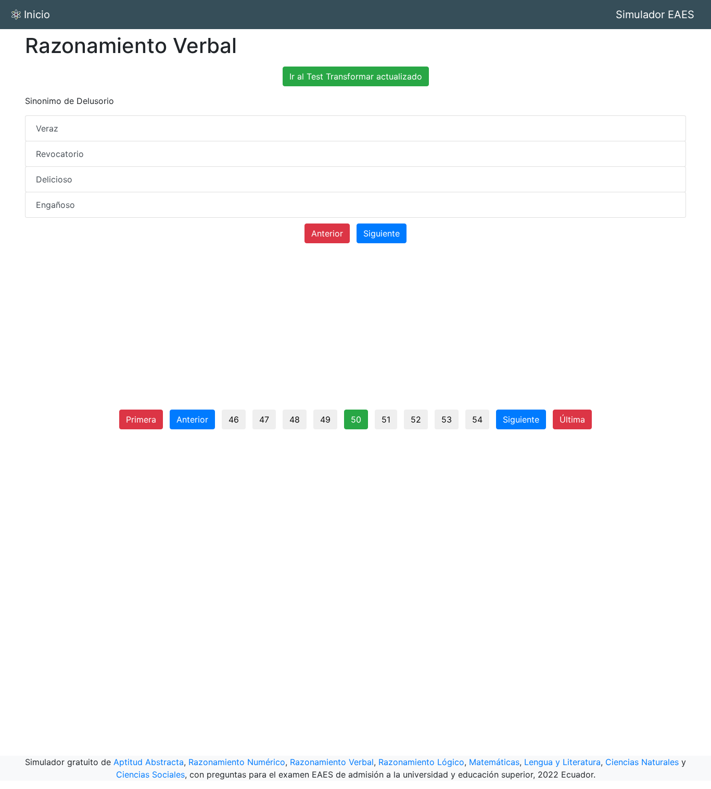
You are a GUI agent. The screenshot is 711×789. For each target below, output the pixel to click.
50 (356, 419)
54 (477, 419)
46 (233, 419)
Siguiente (381, 233)
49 (325, 419)
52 (416, 419)
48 (294, 419)
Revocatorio (60, 154)
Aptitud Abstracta (148, 762)
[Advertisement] (355, 330)
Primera (141, 419)
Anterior (327, 233)
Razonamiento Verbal (332, 762)
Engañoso (55, 205)
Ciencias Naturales (642, 762)
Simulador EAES (655, 14)
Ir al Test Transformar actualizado (355, 76)
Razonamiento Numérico (236, 762)
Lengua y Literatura (562, 762)
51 (386, 419)
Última (572, 419)
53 (446, 419)
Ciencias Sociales (150, 774)
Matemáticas (494, 762)
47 (264, 419)
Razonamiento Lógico (421, 762)
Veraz (47, 128)
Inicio (37, 14)
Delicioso (54, 179)
